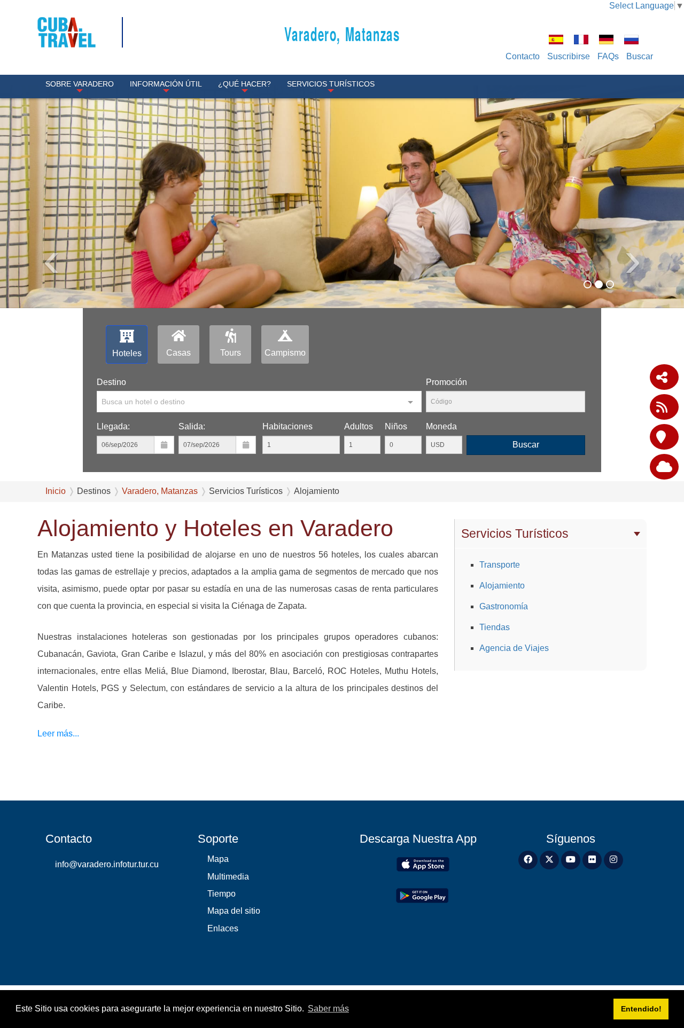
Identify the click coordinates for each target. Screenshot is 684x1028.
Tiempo (221, 893)
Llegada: (113, 426)
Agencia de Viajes (514, 648)
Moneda (441, 426)
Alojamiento (502, 585)
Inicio (55, 491)
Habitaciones (287, 426)
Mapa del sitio (233, 910)
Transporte (499, 564)
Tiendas (494, 627)
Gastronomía (503, 606)
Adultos (358, 426)
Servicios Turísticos (331, 84)
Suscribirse (568, 56)
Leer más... (58, 733)
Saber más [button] (328, 1008)
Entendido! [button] (641, 1009)
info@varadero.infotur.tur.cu (107, 864)
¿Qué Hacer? (244, 84)
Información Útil (166, 84)
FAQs (608, 56)
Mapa (218, 859)
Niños (396, 426)
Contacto (523, 56)
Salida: (191, 426)
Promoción (446, 382)
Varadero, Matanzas (342, 33)
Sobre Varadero (79, 84)
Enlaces (222, 928)
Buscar (639, 56)
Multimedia (228, 876)
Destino (111, 382)
